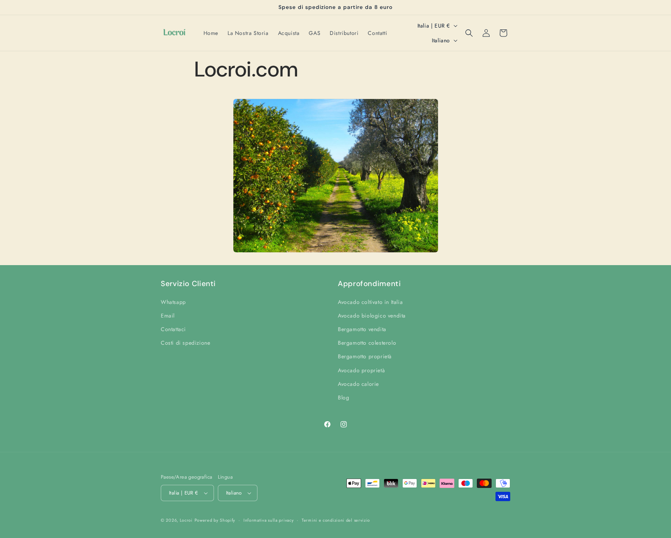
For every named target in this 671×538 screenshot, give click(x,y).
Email (168, 315)
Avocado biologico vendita (372, 315)
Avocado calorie (358, 384)
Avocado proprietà (361, 370)
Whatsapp (173, 302)
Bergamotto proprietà (365, 356)
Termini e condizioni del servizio (336, 520)
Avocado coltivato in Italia (370, 302)
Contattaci (173, 329)
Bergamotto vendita (362, 329)
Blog (343, 397)
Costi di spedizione (185, 343)
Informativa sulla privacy (268, 520)
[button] (469, 33)
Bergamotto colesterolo (367, 343)
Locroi (186, 520)
